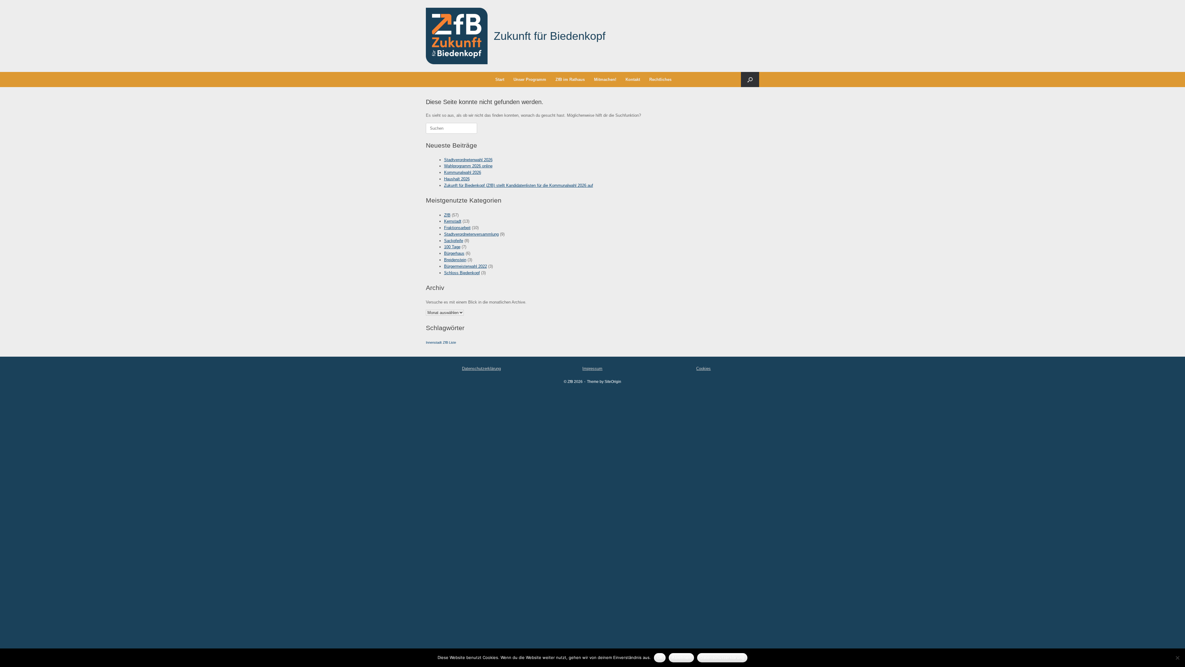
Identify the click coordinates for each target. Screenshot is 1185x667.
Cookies (703, 368)
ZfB (447, 215)
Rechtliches (660, 79)
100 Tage (452, 247)
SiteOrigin (613, 382)
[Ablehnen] (1177, 658)
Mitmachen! (605, 79)
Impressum (592, 368)
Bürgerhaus (454, 253)
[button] (750, 79)
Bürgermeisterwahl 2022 (465, 266)
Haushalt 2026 (457, 179)
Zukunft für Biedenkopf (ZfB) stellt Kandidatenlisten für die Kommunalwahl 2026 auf (518, 185)
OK (660, 657)
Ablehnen (681, 657)
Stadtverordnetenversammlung (471, 234)
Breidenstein (455, 260)
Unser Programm (530, 79)
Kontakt (633, 79)
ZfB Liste (449, 342)
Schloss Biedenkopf (462, 273)
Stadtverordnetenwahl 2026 (468, 159)
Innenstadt (434, 342)
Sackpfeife (453, 240)
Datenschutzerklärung (481, 368)
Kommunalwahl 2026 (462, 172)
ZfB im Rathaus (570, 79)
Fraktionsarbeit (457, 227)
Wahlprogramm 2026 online (468, 166)
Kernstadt (452, 221)
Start (499, 79)
